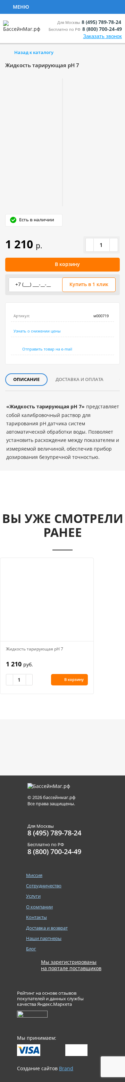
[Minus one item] (90, 244)
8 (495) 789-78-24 (101, 22)
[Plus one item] (113, 244)
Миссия (34, 875)
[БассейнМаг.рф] (23, 29)
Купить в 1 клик (88, 284)
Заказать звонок (102, 36)
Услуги (33, 896)
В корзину (67, 264)
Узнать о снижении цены (37, 331)
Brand (66, 1068)
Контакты (36, 917)
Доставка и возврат (47, 928)
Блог (31, 949)
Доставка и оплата (79, 379)
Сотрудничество (60, 6)
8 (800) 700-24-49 (102, 29)
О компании (39, 907)
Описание (26, 379)
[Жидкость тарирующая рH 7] (46, 599)
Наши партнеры (43, 938)
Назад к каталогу (33, 52)
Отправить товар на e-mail (47, 349)
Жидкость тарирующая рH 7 (34, 649)
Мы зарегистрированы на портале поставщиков (71, 965)
